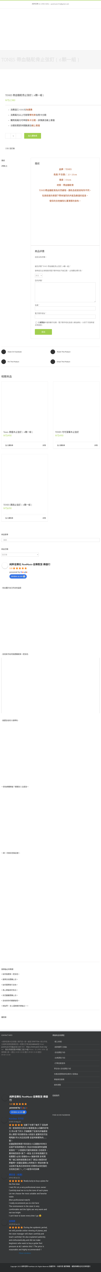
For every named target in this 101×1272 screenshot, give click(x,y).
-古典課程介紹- (60, 1058)
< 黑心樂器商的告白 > (9, 990)
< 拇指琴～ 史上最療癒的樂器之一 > (14, 1006)
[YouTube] (60, 1103)
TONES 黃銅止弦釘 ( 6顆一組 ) (17, 505)
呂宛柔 (12, 1221)
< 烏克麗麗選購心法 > (9, 995)
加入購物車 (32, 136)
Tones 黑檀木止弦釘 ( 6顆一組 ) (18, 432)
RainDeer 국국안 (16, 1118)
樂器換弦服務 (59, 1079)
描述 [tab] (3, 160)
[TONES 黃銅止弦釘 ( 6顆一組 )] (24, 477)
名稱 (37, 305)
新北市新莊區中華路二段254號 (17, 1049)
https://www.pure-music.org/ (36, 1047)
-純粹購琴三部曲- (60, 1047)
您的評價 (39, 280)
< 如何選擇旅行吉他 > (9, 985)
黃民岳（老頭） (16, 1174)
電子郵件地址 (40, 313)
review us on (16, 576)
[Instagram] (65, 1103)
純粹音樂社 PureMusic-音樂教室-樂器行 (29, 564)
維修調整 (57, 1085)
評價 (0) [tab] (4, 166)
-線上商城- (58, 1041)
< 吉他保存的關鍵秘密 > (10, 1000)
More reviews (25, 1253)
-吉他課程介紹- (60, 1052)
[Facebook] (54, 1103)
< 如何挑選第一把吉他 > (10, 974)
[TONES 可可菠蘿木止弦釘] (76, 405)
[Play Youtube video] (50, 685)
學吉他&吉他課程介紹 (62, 1068)
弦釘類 (12, 148)
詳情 (44, 445)
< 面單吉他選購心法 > (9, 979)
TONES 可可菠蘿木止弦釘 (67, 432)
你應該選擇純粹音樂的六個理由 (66, 1074)
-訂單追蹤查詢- (60, 1063)
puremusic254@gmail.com (60, 4)
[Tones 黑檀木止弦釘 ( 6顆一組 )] (24, 405)
